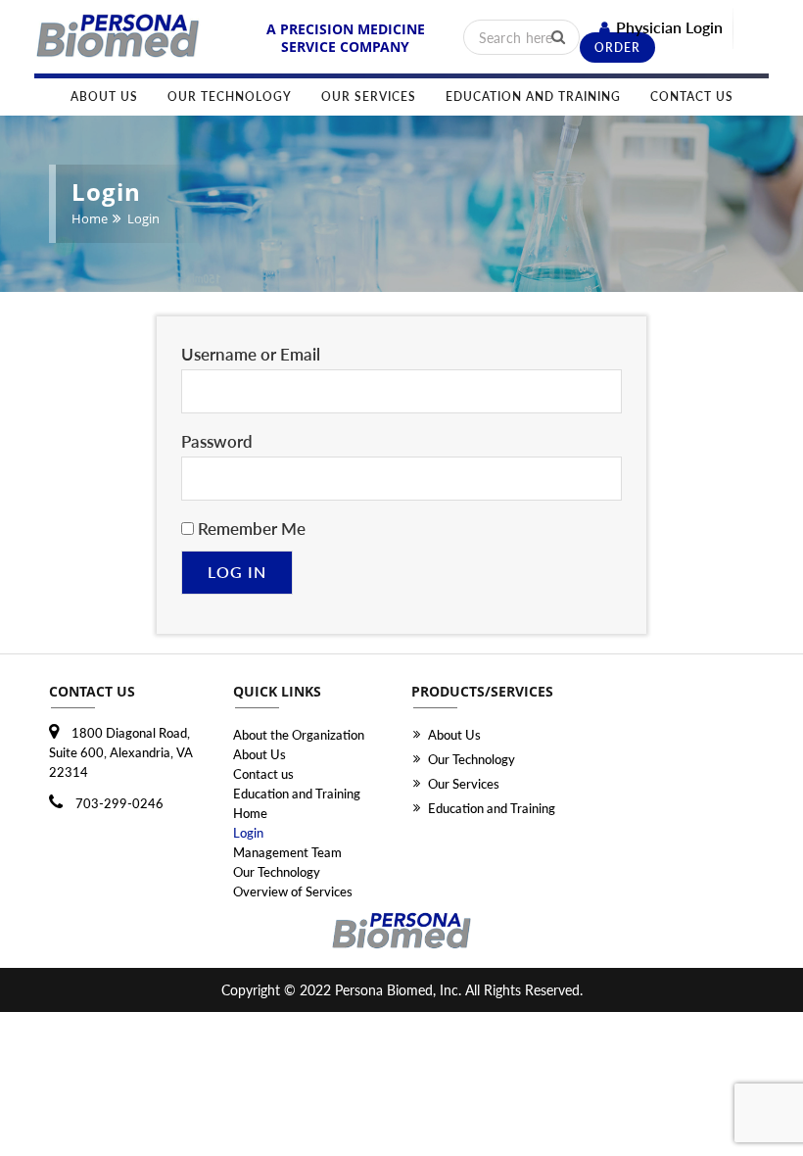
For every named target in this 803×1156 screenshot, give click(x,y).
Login (248, 833)
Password (217, 441)
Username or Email (250, 354)
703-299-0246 (118, 803)
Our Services (368, 96)
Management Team (287, 852)
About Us (104, 96)
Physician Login (669, 27)
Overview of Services (293, 891)
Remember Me (250, 528)
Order (617, 47)
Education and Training (533, 96)
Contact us (691, 96)
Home (89, 218)
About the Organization (298, 735)
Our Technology (229, 96)
